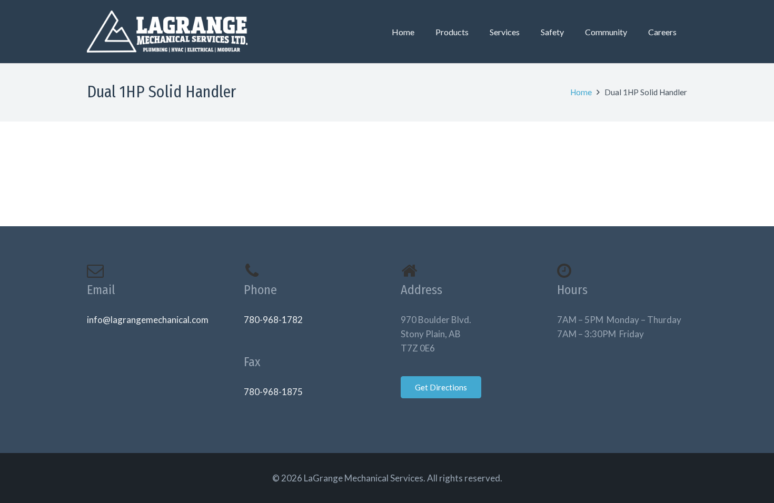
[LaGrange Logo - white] (167, 32)
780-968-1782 (273, 319)
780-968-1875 (273, 391)
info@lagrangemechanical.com (148, 319)
